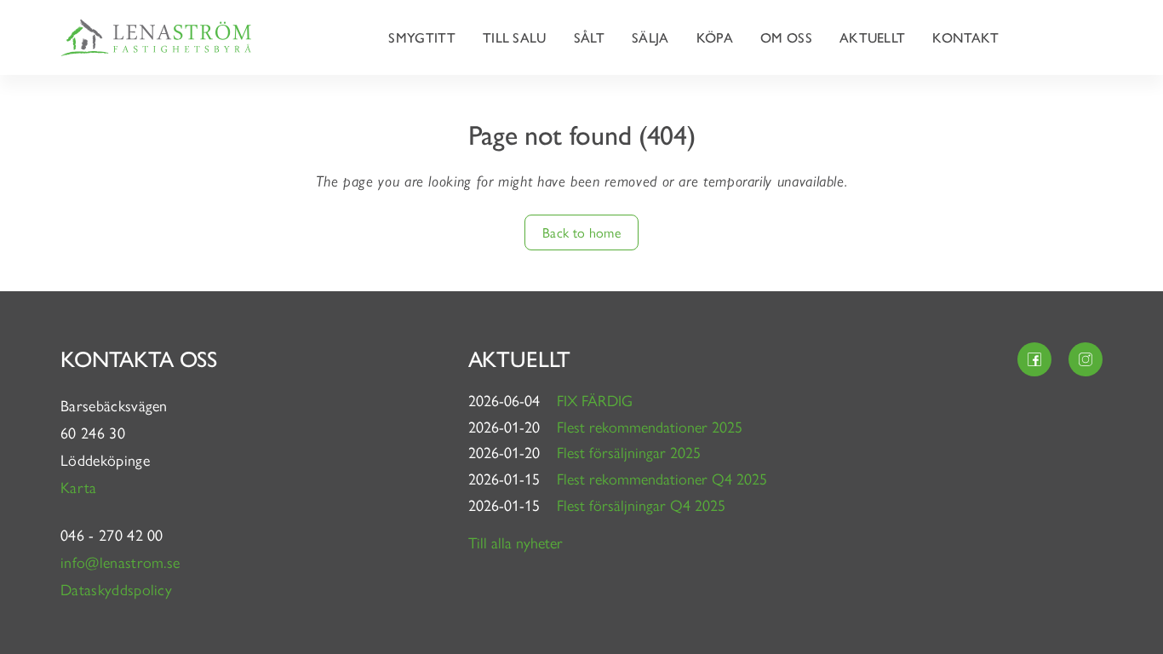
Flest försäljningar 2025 (629, 451)
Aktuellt (872, 37)
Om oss (786, 37)
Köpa (714, 37)
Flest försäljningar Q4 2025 (641, 504)
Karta (80, 486)
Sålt (589, 37)
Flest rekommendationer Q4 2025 (662, 478)
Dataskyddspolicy (116, 589)
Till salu (515, 37)
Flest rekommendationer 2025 (649, 426)
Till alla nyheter (515, 542)
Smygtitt (421, 37)
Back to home (581, 232)
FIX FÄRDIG (595, 399)
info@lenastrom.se (120, 561)
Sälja (650, 37)
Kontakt (965, 37)
